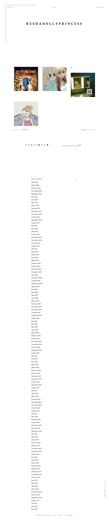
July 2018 (34, 356)
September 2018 (36, 350)
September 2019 (36, 315)
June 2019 (34, 324)
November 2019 (36, 310)
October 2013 (35, 477)
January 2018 (35, 373)
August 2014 (35, 454)
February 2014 (36, 466)
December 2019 (36, 307)
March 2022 (35, 260)
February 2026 (36, 188)
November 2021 (36, 272)
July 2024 (34, 226)
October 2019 (35, 312)
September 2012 (36, 498)
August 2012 (35, 500)
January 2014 (35, 469)
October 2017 (35, 382)
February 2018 (36, 370)
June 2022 (34, 257)
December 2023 (36, 237)
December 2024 (36, 211)
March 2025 (35, 205)
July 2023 (34, 249)
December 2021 (36, 269)
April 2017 (34, 393)
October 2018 (35, 347)
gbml (71, 515)
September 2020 (36, 283)
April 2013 (34, 486)
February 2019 (36, 336)
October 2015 (35, 428)
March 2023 (35, 255)
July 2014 (34, 457)
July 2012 (34, 503)
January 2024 (35, 234)
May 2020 (34, 295)
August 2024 (35, 223)
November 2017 (36, 379)
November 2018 (36, 344)
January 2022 (35, 266)
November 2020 (36, 278)
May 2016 (34, 417)
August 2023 (35, 246)
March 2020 (35, 301)
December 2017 (36, 376)
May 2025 (34, 202)
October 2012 (35, 495)
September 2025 (36, 194)
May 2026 (34, 182)
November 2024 (36, 214)
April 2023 (34, 252)
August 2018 (35, 353)
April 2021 (34, 275)
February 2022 (36, 263)
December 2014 (36, 448)
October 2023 (35, 243)
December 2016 (36, 402)
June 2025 (34, 200)
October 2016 (35, 408)
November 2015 (36, 425)
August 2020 (35, 286)
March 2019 (35, 333)
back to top (105, 493)
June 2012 (34, 506)
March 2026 (35, 185)
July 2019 (34, 321)
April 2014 (34, 460)
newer (25, 130)
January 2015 (35, 445)
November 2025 (36, 191)
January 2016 (35, 422)
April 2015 (34, 437)
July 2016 (34, 414)
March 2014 (35, 463)
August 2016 (35, 411)
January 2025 (35, 208)
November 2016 (36, 405)
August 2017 (35, 388)
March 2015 (35, 440)
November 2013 (36, 474)
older (84, 130)
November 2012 (36, 492)
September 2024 (36, 220)
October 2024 (35, 217)
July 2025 (34, 197)
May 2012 (34, 509)
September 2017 (36, 385)
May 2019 (34, 327)
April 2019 (34, 330)
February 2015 (36, 443)
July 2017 (34, 391)
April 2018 (34, 364)
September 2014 (36, 451)
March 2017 (35, 396)
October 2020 (35, 281)
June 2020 (34, 292)
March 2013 (35, 489)
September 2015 (36, 431)
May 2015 (34, 434)
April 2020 (34, 298)
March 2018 (35, 367)
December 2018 (36, 341)
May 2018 (34, 362)
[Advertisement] (54, 50)
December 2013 (36, 472)
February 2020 (36, 304)
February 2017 (36, 399)
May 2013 (34, 483)
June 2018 (34, 359)
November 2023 (36, 240)
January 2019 (35, 338)
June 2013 (34, 480)
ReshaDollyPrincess (54, 24)
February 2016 (36, 419)
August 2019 (35, 318)
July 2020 (34, 289)
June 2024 (34, 229)
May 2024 (34, 231)
